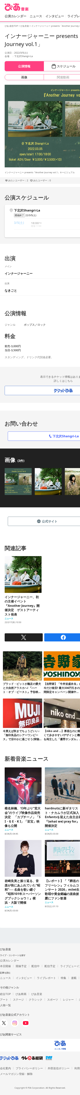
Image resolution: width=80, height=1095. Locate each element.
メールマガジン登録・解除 (16, 1074)
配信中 (35, 966)
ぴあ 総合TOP (11, 25)
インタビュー (54, 16)
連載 (74, 978)
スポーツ (52, 999)
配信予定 (49, 966)
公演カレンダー (9, 960)
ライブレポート (46, 978)
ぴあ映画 (21, 994)
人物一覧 (5, 1005)
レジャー (68, 999)
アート (4, 999)
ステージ (18, 999)
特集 (63, 978)
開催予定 (21, 966)
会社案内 (5, 1068)
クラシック (35, 999)
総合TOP (5, 994)
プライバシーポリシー (29, 1068)
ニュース (36, 16)
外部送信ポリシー (59, 1068)
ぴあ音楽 (24, 25)
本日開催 (5, 966)
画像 (24, 77)
